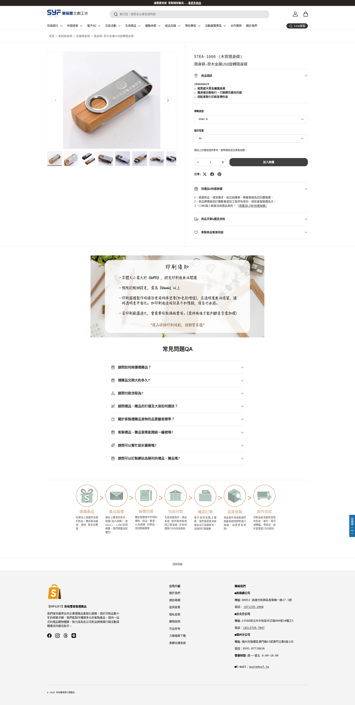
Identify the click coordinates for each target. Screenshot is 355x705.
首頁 (51, 36)
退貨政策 (174, 607)
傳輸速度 (199, 111)
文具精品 (130, 26)
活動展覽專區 (213, 26)
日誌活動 (110, 26)
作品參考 (174, 628)
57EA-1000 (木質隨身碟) (218, 56)
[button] (306, 14)
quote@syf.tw (259, 666)
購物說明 (174, 621)
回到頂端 (177, 564)
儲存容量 (199, 130)
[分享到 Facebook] (212, 174)
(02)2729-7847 (254, 627)
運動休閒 (150, 26)
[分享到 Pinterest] (219, 174)
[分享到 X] (204, 174)
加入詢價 (268, 162)
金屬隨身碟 (83, 36)
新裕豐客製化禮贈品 (65, 692)
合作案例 (236, 26)
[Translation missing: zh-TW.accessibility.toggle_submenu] (61, 26)
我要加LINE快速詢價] (253, 205)
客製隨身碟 (65, 36)
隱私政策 (174, 614)
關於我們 (251, 26)
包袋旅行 (52, 26)
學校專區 (190, 26)
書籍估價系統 (177, 643)
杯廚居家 (72, 26)
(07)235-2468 (253, 607)
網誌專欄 (174, 600)
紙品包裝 (170, 26)
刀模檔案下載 (177, 635)
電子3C (91, 26)
